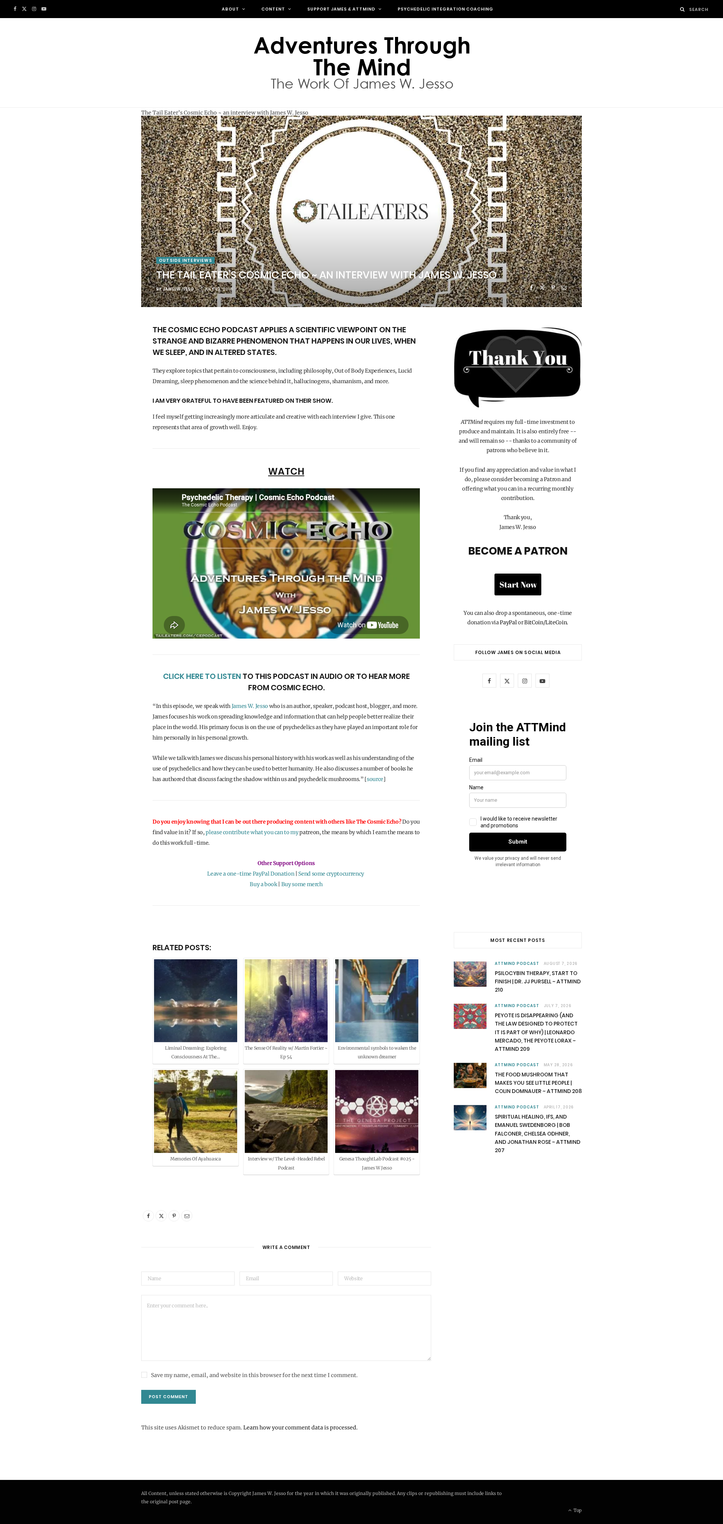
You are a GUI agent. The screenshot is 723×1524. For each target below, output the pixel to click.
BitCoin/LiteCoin (545, 622)
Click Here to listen (202, 676)
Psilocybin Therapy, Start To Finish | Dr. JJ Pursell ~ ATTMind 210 (538, 981)
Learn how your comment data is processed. (300, 1427)
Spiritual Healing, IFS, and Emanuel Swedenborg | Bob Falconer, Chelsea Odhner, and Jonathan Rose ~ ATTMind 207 (537, 1133)
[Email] (564, 287)
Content (273, 9)
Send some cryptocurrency (331, 873)
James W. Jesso (250, 706)
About (230, 9)
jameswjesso (178, 289)
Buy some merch (302, 884)
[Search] (682, 9)
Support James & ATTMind (341, 9)
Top (577, 1510)
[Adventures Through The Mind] (361, 63)
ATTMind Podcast (517, 963)
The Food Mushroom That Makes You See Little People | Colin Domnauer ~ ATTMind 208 (538, 1083)
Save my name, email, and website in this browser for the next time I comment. (254, 1375)
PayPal (508, 622)
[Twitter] (542, 287)
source (375, 779)
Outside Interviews (185, 260)
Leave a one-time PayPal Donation (250, 873)
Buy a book (263, 884)
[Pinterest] (553, 287)
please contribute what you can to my (252, 832)
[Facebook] (531, 287)
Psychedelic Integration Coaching (445, 9)
